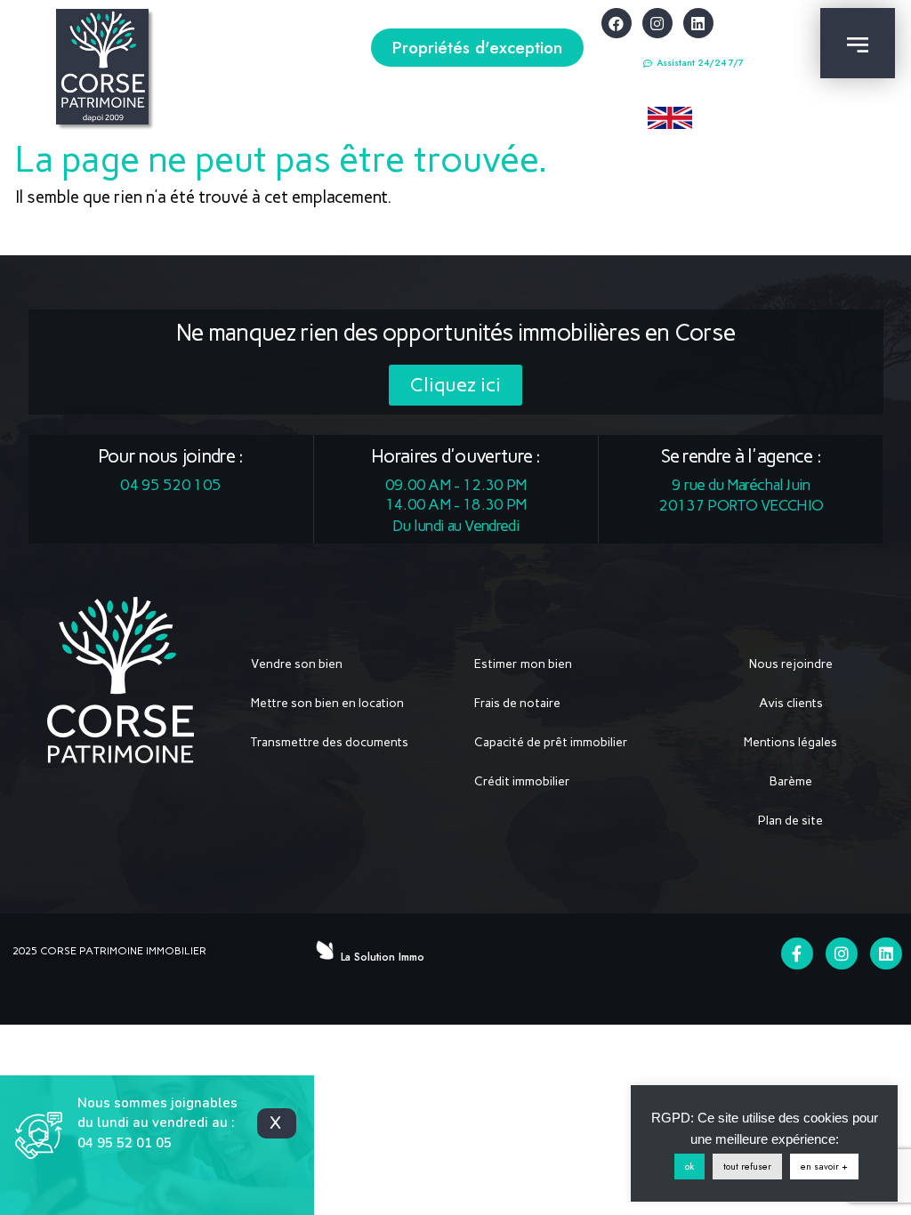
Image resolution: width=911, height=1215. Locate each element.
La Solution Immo (382, 957)
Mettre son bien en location (327, 703)
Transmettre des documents (329, 742)
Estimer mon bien (523, 664)
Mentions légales (790, 742)
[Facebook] (616, 23)
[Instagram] (657, 23)
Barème (791, 781)
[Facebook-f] (797, 953)
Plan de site (790, 820)
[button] (477, 47)
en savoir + (824, 1166)
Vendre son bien (297, 664)
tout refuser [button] (747, 1166)
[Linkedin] (698, 23)
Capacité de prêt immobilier (551, 742)
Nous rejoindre (791, 664)
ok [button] (689, 1166)
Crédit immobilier (522, 781)
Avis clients (791, 703)
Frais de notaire (517, 703)
